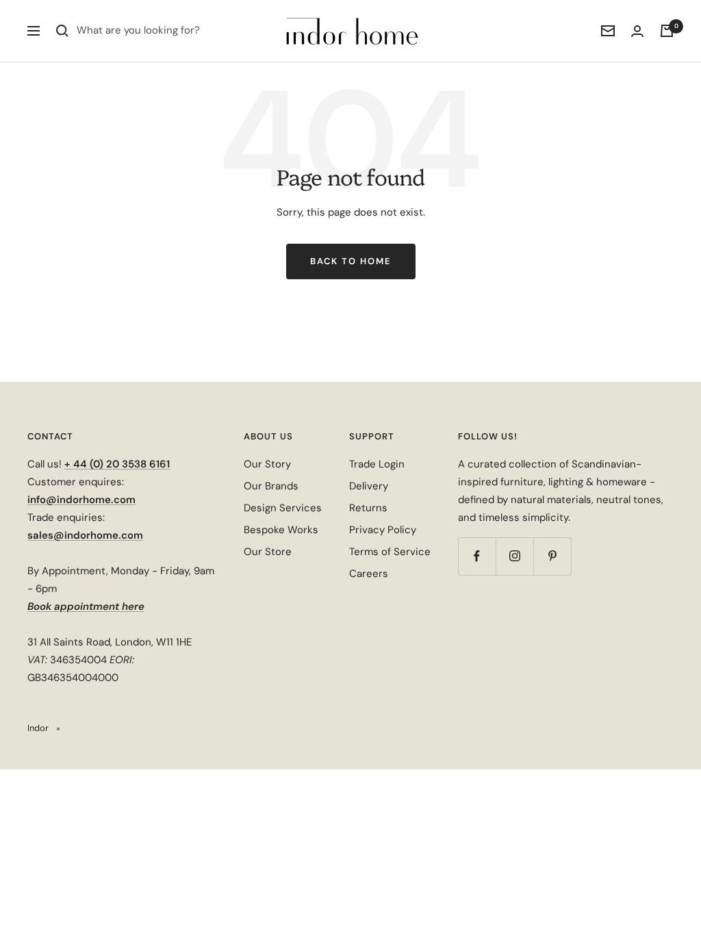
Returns (368, 508)
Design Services (283, 508)
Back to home (351, 261)
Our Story (267, 464)
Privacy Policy (382, 530)
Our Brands (271, 486)
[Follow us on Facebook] (477, 556)
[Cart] (667, 31)
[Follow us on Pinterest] (552, 556)
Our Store (268, 552)
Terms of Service (390, 552)
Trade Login (377, 464)
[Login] (637, 31)
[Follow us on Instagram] (514, 556)
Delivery (368, 486)
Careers (368, 573)
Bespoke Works (281, 530)
